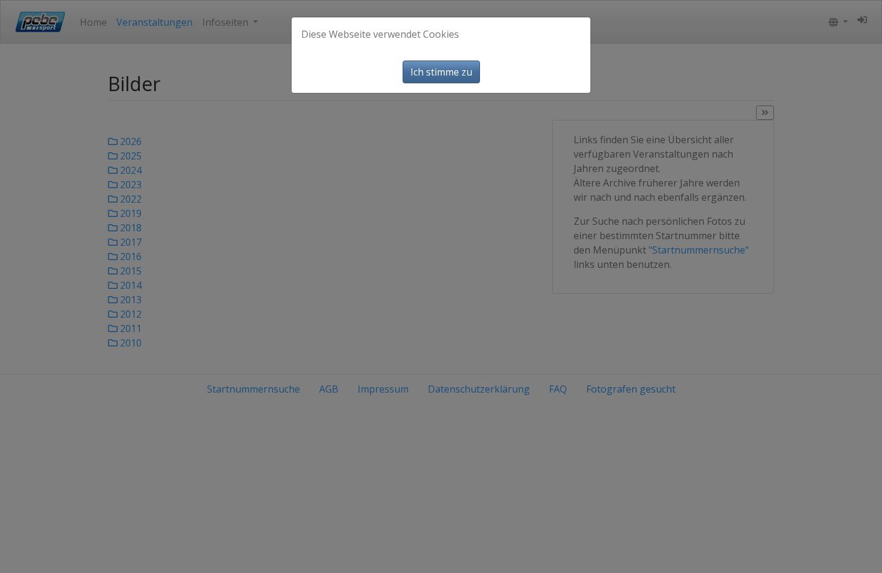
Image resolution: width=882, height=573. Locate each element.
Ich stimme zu (441, 72)
